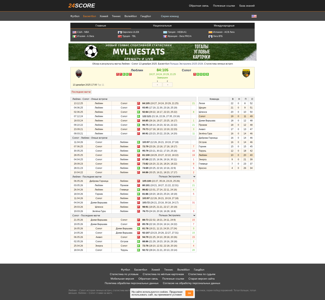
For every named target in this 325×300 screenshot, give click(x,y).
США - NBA (83, 32)
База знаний (247, 5)
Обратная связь (199, 5)
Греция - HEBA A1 (177, 32)
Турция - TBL (129, 36)
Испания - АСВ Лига (224, 32)
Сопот (186, 70)
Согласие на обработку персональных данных (191, 283)
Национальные (162, 25)
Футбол (74, 16)
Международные (224, 25)
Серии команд (170, 16)
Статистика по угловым (124, 274)
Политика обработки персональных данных (132, 283)
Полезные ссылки (224, 5)
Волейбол (131, 16)
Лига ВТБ (218, 36)
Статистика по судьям (201, 274)
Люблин (137, 70)
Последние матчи (81, 92)
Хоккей (104, 16)
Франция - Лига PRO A (179, 36)
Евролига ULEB (130, 32)
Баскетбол (89, 16)
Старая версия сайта (201, 278)
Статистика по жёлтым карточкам (163, 274)
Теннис (116, 16)
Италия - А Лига (85, 36)
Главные (101, 25)
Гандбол (145, 16)
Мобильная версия (122, 278)
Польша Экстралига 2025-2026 (186, 63)
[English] (254, 16)
